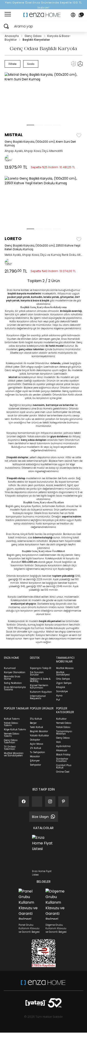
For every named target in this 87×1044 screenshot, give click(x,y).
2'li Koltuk (35, 748)
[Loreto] (44, 203)
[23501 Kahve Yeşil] (8, 262)
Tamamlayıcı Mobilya (64, 732)
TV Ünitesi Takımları (10, 748)
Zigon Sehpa (63, 683)
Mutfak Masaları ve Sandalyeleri (13, 754)
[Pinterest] (63, 801)
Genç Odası (33, 36)
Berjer (33, 723)
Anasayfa (12, 36)
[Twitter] (37, 801)
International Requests (38, 697)
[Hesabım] (73, 15)
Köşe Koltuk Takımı (15, 729)
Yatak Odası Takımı (11, 724)
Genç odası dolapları (33, 440)
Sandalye (62, 691)
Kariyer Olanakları (14, 672)
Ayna (59, 695)
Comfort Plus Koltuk (63, 766)
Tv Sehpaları (37, 752)
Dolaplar (35, 739)
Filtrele (12, 64)
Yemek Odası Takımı (11, 735)
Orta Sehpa (63, 679)
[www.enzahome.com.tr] (43, 985)
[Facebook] (24, 801)
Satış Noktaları (13, 683)
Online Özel (62, 772)
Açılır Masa (36, 744)
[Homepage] (43, 14)
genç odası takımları (31, 349)
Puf (58, 699)
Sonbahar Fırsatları (62, 760)
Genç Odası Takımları (11, 741)
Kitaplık (60, 687)
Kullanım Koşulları (41, 692)
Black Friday (63, 754)
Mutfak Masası (65, 668)
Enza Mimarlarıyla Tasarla (15, 688)
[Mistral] (44, 99)
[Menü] (8, 14)
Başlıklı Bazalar (39, 731)
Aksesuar (61, 750)
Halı (58, 742)
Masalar (35, 756)
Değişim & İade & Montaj (40, 680)
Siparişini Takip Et (40, 668)
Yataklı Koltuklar (39, 735)
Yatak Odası (63, 727)
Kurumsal (10, 668)
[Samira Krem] (8, 158)
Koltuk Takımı (12, 719)
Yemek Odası (63, 723)
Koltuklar (61, 719)
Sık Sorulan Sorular (37, 673)
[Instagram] (50, 801)
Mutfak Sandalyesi (63, 673)
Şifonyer (35, 760)
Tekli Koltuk (36, 727)
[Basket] (80, 15)
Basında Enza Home (12, 678)
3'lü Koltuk (36, 719)
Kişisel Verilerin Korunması (39, 686)
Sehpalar (35, 765)
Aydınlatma (63, 746)
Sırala (30, 64)
